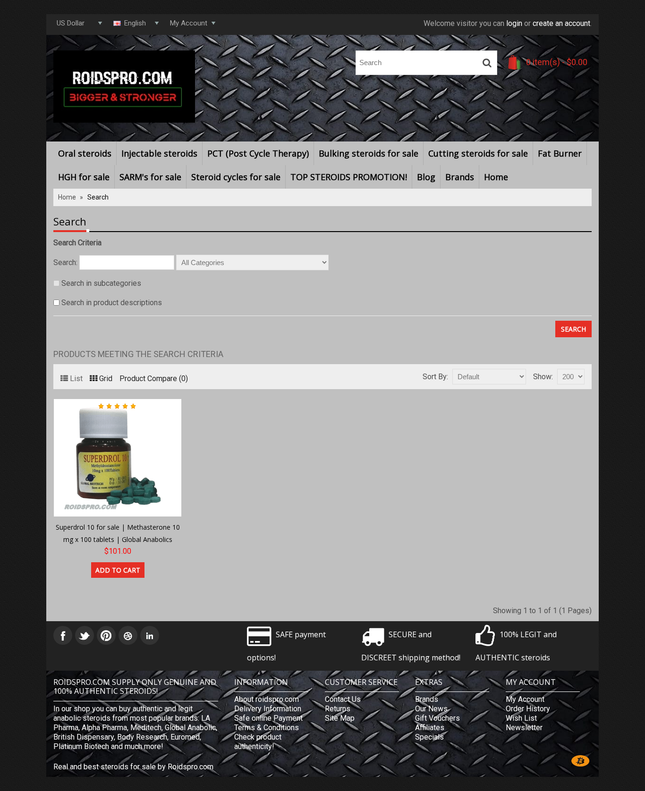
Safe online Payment (268, 718)
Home (496, 177)
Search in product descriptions (111, 302)
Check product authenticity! (257, 742)
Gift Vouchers (437, 718)
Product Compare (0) (153, 378)
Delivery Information (267, 708)
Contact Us (343, 699)
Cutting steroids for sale (478, 153)
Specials (429, 737)
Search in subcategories (101, 283)
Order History (528, 708)
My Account (525, 699)
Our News (431, 708)
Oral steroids (84, 153)
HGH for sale (84, 177)
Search (98, 197)
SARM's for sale (150, 177)
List (76, 378)
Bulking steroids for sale (368, 153)
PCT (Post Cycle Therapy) (258, 153)
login (514, 23)
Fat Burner (560, 153)
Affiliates (429, 727)
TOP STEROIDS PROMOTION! (348, 177)
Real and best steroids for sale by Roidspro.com (133, 766)
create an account (561, 23)
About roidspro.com (266, 699)
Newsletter (524, 727)
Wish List (521, 718)
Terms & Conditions (266, 727)
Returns (337, 708)
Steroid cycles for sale (235, 177)
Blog (426, 177)
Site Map (340, 718)
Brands (459, 177)
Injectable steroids (159, 153)
